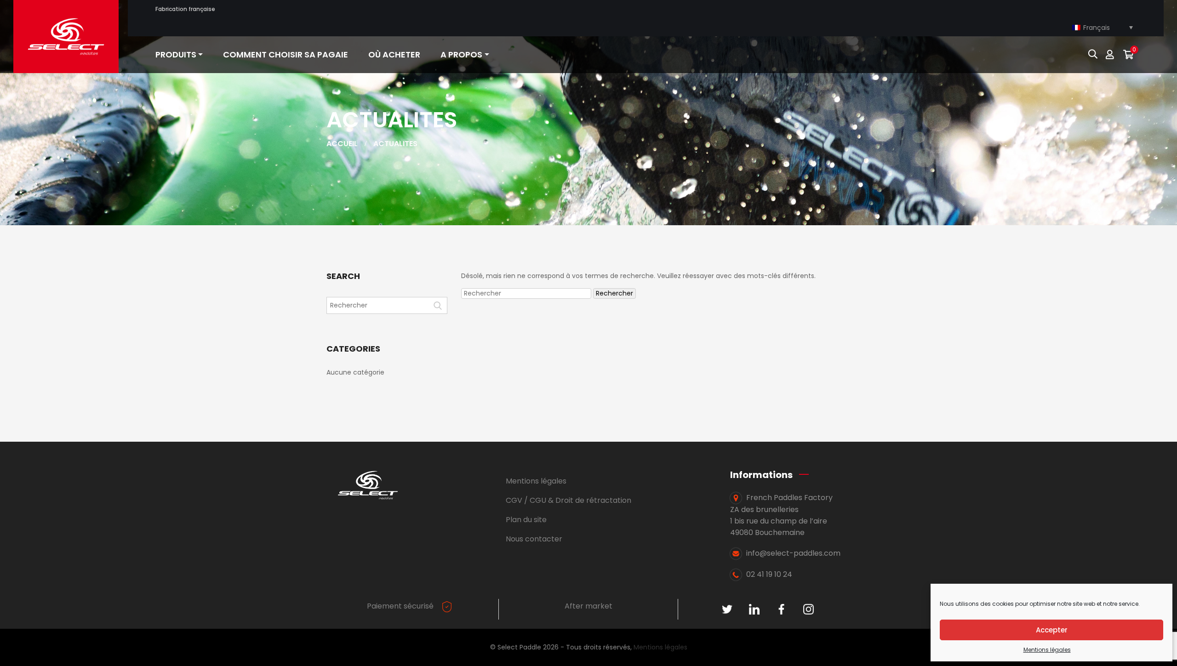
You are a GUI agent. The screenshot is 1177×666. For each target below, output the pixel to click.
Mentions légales (1047, 650)
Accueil (342, 143)
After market (588, 606)
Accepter (1052, 630)
